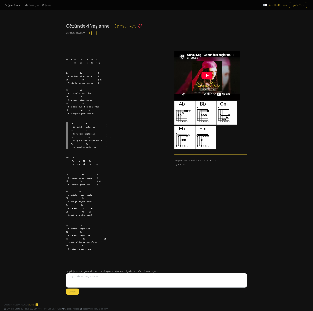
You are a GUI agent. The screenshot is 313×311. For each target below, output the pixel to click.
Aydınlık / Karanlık (277, 5)
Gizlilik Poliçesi (72, 308)
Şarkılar (48, 5)
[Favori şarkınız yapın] (140, 26)
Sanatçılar (33, 5)
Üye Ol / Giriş (298, 5)
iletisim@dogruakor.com (95, 308)
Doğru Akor (12, 5)
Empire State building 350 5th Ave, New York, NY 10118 (34, 308)
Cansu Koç (125, 26)
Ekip (31, 304)
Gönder (72, 291)
